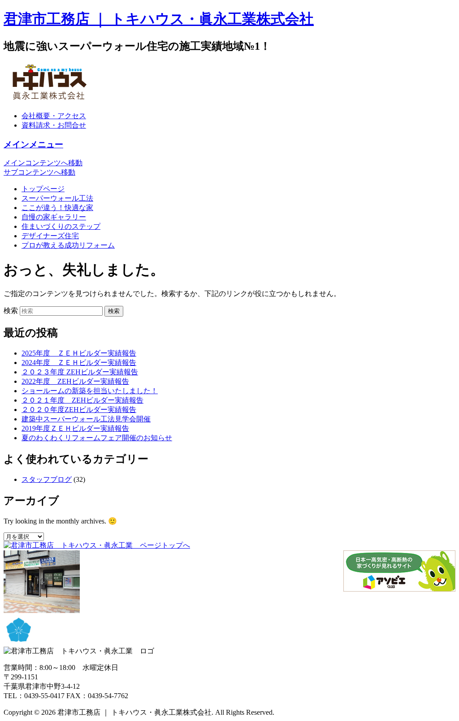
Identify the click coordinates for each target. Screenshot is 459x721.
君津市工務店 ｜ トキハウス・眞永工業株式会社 (159, 19)
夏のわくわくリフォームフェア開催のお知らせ (97, 438)
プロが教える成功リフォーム (68, 245)
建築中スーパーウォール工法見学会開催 (86, 419)
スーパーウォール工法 (57, 198)
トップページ (43, 189)
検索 (11, 310)
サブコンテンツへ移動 (39, 172)
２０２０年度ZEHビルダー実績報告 (79, 409)
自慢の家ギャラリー (54, 217)
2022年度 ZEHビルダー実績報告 (75, 381)
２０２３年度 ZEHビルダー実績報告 (80, 372)
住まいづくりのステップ (61, 226)
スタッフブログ (47, 479)
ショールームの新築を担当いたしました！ (90, 391)
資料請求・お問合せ (54, 125)
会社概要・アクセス (54, 116)
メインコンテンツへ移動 (43, 163)
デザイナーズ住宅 (50, 236)
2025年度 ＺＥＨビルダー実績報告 (79, 353)
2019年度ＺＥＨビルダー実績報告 (75, 428)
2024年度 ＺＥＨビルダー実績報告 (79, 362)
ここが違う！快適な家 (57, 207)
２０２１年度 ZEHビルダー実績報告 (82, 400)
